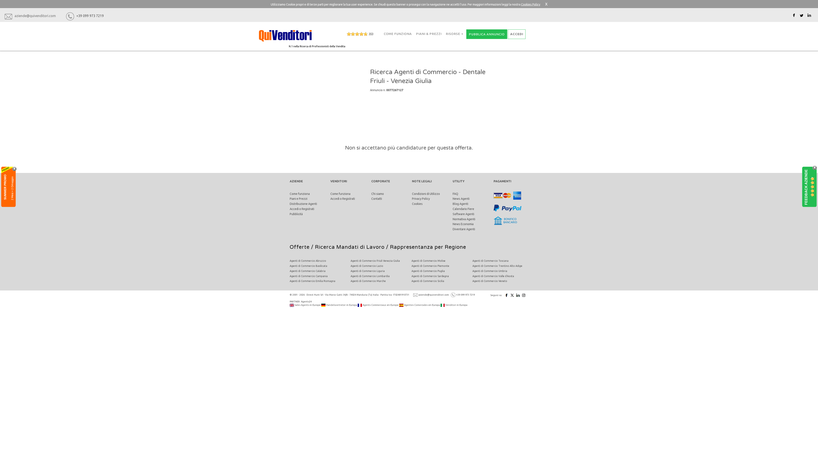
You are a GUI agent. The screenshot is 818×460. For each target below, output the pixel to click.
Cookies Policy (530, 4)
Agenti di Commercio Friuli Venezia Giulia (375, 260)
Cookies (417, 204)
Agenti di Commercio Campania (309, 276)
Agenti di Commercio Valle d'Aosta (493, 276)
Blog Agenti (460, 204)
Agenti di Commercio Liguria (368, 271)
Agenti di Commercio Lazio (367, 265)
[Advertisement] (329, 93)
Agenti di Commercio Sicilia (428, 281)
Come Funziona (398, 34)
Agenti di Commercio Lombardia (370, 276)
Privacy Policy (421, 198)
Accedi (294, 209)
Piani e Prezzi (298, 198)
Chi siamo (377, 194)
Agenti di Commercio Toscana (490, 260)
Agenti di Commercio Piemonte (430, 265)
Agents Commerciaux (374, 305)
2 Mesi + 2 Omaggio (12, 188)
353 (371, 33)
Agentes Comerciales (415, 305)
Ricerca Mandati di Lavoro (350, 247)
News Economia (463, 224)
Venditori (450, 305)
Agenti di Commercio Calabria (307, 271)
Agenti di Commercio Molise (428, 260)
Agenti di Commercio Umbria (489, 271)
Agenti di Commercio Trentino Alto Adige (497, 265)
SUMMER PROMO (5, 187)
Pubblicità (296, 214)
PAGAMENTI (502, 181)
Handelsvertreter (335, 305)
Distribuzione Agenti (303, 204)
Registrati (308, 209)
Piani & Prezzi (429, 34)
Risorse (453, 34)
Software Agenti (463, 214)
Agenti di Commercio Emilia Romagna (312, 281)
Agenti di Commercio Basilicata (308, 265)
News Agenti (461, 198)
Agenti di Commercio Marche (368, 281)
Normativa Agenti (464, 219)
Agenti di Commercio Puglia (428, 271)
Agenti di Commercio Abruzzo (308, 260)
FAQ (455, 194)
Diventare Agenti (464, 229)
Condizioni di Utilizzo (426, 194)
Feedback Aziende (806, 187)
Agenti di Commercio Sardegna (430, 276)
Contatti (376, 198)
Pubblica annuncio (487, 34)
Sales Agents (301, 305)
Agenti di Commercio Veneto (489, 281)
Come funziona (300, 194)
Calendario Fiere (463, 209)
